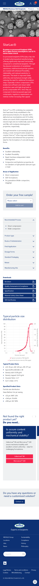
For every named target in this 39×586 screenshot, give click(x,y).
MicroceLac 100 (19, 461)
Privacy (33, 570)
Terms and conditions (21, 570)
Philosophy (24, 546)
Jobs (4, 543)
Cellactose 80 (19, 456)
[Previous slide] (33, 416)
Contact (27, 573)
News (5, 546)
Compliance (25, 540)
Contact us (19, 502)
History (23, 543)
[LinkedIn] (4, 563)
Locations (6, 540)
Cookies (5, 573)
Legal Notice (7, 570)
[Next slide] (35, 416)
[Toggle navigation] (4, 3)
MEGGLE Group (8, 537)
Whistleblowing (17, 573)
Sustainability (25, 537)
